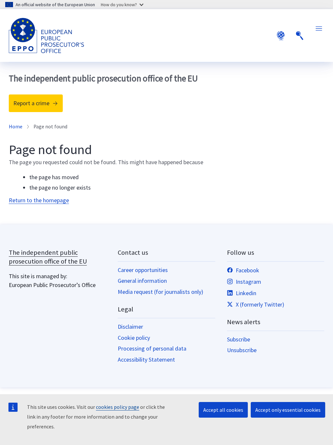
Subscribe (238, 339)
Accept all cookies (223, 410)
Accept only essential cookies (288, 410)
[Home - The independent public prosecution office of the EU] (46, 35)
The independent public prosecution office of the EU (48, 257)
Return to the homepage (39, 200)
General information (142, 280)
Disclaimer (130, 326)
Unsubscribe (242, 350)
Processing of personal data (152, 348)
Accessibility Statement (146, 359)
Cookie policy (134, 337)
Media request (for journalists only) (160, 291)
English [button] (280, 35)
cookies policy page (117, 407)
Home (15, 127)
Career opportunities (143, 270)
